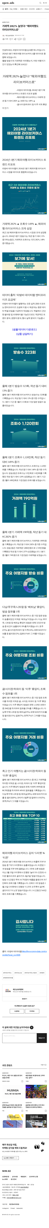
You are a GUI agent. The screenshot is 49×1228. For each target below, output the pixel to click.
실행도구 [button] (39, 9)
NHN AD (6, 1171)
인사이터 (32, 9)
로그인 (45, 3)
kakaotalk (19, 1208)
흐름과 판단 (24, 9)
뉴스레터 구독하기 (9, 1158)
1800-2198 (15, 1195)
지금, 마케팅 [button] (13, 9)
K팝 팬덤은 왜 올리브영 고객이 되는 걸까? (35, 1077)
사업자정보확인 (24, 1187)
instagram (5, 1208)
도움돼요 (16, 1011)
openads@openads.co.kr (14, 1198)
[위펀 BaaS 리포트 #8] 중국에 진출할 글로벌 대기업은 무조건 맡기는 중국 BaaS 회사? (12, 1106)
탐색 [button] (6, 9)
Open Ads (8, 3)
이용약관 (4, 1204)
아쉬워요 (32, 1011)
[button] (44, 1064)
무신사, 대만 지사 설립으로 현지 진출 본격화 (12, 1077)
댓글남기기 (42, 1038)
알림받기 (24, 999)
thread (13, 1208)
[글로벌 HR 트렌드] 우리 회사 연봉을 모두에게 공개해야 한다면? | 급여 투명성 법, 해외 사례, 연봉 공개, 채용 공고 (35, 1106)
